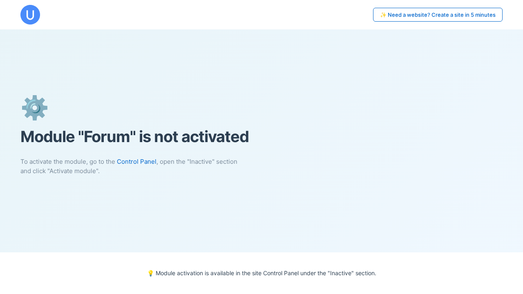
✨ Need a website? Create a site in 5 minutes (438, 14)
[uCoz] (30, 14)
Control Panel (136, 161)
